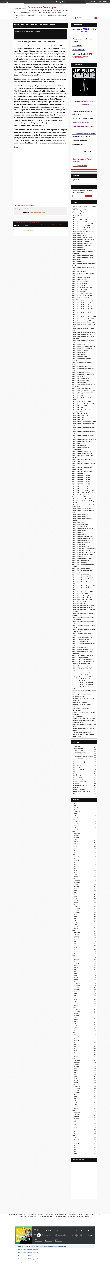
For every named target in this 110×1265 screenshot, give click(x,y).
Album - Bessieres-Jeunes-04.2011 (82, 224)
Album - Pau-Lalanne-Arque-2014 (82, 499)
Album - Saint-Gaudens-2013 (81, 574)
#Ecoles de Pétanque (79, 789)
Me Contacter (76, 710)
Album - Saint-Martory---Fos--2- (82, 597)
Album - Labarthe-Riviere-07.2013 (82, 301)
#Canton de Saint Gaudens (80, 754)
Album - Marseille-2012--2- (80, 417)
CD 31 (34, 12)
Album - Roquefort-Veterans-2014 (82, 554)
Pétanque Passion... (78, 716)
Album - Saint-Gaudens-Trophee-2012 (83, 586)
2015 (74, 981)
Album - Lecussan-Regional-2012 (82, 366)
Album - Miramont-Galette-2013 (82, 471)
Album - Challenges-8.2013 (80, 249)
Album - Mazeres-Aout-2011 (80, 445)
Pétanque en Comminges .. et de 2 (36, 15)
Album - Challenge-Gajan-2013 (81, 245)
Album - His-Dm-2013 (79, 291)
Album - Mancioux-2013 (79, 406)
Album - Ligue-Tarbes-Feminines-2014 (83, 390)
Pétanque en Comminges (42, 7)
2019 (74, 878)
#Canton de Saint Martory (80, 770)
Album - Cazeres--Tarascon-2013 (82, 237)
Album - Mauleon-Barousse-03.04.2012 (84, 439)
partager (49, 1240)
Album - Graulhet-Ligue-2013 (81, 277)
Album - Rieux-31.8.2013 (79, 534)
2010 (74, 1110)
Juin (75, 805)
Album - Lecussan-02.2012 (80, 356)
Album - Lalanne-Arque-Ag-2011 (82, 320)
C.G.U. (99, 1214)
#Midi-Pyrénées (77, 766)
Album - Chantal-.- (77, 261)
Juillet (76, 813)
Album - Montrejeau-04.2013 (81, 477)
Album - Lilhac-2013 (78, 396)
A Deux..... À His (77, 214)
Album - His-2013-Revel (79, 283)
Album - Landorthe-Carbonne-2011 (82, 348)
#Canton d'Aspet (78, 768)
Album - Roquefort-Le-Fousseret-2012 (83, 552)
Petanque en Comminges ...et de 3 (57, 15)
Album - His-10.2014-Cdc (80, 281)
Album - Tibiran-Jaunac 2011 (80, 657)
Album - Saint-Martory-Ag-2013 (81, 595)
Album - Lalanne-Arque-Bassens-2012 (83, 322)
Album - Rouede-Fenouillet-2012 (82, 558)
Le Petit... (75, 693)
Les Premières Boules (78, 696)
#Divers (75, 772)
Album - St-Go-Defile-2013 (80, 647)
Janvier (76, 853)
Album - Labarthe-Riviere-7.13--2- (82, 305)
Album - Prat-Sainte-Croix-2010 (81, 524)
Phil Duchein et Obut (44, 12)
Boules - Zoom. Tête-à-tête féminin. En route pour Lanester (34, 25)
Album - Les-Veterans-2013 (80, 380)
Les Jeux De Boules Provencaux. (81, 694)
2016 (74, 956)
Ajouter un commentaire (27, 230)
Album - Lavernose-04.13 (79, 354)
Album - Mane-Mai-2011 (79, 413)
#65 (74, 793)
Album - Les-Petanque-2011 (80, 378)
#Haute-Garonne (78, 748)
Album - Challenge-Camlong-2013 (82, 241)
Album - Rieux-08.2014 (79, 530)
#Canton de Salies (78, 758)
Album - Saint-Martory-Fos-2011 (82, 599)
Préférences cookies (82, 1216)
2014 (74, 1007)
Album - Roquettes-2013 (79, 556)
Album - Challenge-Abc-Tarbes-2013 (83, 239)
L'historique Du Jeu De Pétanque (81, 704)
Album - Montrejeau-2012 (80, 487)
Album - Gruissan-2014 (79, 279)
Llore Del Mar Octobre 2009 (80, 708)
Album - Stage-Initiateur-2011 (81, 639)
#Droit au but (77, 776)
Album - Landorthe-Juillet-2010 (81, 350)
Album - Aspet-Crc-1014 (79, 220)
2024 (74, 803)
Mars (75, 815)
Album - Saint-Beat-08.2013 (80, 560)
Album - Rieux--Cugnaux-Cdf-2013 (82, 538)
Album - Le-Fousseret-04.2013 (81, 372)
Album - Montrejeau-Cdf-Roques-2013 (83, 491)
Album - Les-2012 (77, 376)
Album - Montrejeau (78, 473)
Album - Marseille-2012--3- (80, 419)
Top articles (72, 1214)
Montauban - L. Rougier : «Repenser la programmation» (27, 222)
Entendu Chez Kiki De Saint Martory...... (83, 679)
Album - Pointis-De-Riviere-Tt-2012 (83, 508)
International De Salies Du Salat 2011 (83, 685)
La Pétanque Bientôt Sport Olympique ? (84, 690)
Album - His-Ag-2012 (78, 285)
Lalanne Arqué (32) (57, 12)
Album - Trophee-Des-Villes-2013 (82, 659)
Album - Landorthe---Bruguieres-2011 (83, 346)
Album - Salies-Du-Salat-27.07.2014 (83, 605)
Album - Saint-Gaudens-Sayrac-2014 (83, 580)
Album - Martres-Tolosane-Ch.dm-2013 (84, 421)
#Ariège (75, 774)
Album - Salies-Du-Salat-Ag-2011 (82, 607)
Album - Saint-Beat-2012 (79, 562)
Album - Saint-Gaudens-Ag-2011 (82, 576)
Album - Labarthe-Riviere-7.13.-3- (82, 307)
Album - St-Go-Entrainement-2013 (82, 649)
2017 (74, 930)
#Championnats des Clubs (80, 785)
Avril (75, 847)
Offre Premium (47, 1216)
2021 (74, 831)
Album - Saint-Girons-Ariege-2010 (82, 592)
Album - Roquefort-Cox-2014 (81, 550)
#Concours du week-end (80, 764)
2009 (74, 1136)
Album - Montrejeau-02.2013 (81, 475)
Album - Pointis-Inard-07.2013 (81, 514)
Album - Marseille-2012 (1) (80, 415)
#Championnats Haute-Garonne (82, 752)
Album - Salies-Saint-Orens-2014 (82, 637)
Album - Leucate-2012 (79, 382)
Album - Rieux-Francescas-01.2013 (82, 540)
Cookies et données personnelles (64, 1216)
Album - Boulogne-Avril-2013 (81, 226)
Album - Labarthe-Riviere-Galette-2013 (84, 317)
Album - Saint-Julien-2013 (80, 594)
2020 (74, 855)
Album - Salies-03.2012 (79, 603)
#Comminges (77, 746)
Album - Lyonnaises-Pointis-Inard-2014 (83, 404)
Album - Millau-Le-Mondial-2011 (82, 453)
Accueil (16, 12)
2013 (74, 1033)
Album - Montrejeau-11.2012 (81, 483)
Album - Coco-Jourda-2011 (80, 271)
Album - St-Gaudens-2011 (80, 641)
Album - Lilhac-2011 (78, 394)
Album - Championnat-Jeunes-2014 (82, 255)
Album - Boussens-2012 (79, 229)
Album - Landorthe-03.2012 (80, 344)
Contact (16, 17)
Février (76, 807)
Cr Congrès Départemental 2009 (82, 677)
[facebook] (57, 2)
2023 (74, 809)
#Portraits (76, 783)
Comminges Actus (25, 12)
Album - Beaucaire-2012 (79, 222)
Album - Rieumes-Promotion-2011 (82, 528)
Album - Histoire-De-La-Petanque (82, 295)
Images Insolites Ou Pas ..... (80, 681)
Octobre (76, 823)
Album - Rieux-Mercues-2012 (81, 542)
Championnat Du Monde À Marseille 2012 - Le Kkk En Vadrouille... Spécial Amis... (83, 669)
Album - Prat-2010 (78, 522)
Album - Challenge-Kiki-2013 (80, 247)
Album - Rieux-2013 (78, 532)
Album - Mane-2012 (78, 408)
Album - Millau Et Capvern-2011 (82, 451)
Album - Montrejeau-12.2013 (81, 485)
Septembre (77, 837)
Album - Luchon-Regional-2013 (81, 402)
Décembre (77, 811)
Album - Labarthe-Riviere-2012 (81, 303)
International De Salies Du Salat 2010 (83, 683)
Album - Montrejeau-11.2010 (81, 481)
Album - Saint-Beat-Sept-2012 (81, 568)
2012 (74, 1058)
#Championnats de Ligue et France (26, 205)
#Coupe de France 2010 (80, 781)
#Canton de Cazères (79, 779)
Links (73, 706)
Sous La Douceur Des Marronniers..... (83, 732)
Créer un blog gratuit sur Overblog (56, 1214)
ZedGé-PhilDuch (23, 1214)
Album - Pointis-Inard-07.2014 (81, 516)
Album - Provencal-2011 (79, 526)
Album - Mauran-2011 (79, 443)
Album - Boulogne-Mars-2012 (81, 228)
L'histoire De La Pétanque (79, 702)
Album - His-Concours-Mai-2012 (82, 287)
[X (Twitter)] (60, 2)
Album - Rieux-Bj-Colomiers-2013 (82, 536)
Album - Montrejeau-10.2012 (81, 479)
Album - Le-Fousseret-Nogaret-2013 (83, 374)
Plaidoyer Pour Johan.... (79, 722)
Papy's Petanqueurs (19, 15)
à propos (59, 1240)
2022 (74, 819)
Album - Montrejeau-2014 (80, 489)
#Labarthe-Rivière (78, 778)
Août (75, 825)
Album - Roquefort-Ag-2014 (80, 546)
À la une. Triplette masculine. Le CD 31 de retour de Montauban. (51, 225)
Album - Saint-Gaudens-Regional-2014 (83, 578)
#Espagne (76, 787)
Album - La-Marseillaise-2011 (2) (82, 334)
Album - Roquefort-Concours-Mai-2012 (84, 548)
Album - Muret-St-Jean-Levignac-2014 (83, 493)
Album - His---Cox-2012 (79, 289)
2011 (74, 1084)
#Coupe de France (78, 750)
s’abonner (39, 1240)
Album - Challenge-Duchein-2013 (82, 243)
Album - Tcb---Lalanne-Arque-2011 (82, 655)
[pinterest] (62, 2)
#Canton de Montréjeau (80, 762)
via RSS (77, 179)
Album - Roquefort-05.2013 (80, 544)
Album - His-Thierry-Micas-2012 (82, 293)
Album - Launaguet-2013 (79, 352)
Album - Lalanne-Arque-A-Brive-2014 (83, 319)
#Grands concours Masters (81, 760)
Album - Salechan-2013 (79, 601)
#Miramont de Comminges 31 (81, 791)
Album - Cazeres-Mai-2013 (80, 235)
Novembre (77, 857)
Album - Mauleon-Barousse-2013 (82, 441)
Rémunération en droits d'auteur (30, 1216)
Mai (75, 827)
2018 (74, 904)
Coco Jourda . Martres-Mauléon (81, 673)
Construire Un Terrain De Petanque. (82, 675)
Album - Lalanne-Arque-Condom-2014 (83, 332)
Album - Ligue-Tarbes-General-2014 (83, 392)
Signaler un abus (89, 1214)
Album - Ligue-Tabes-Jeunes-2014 (82, 388)
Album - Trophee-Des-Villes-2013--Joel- (84, 661)
